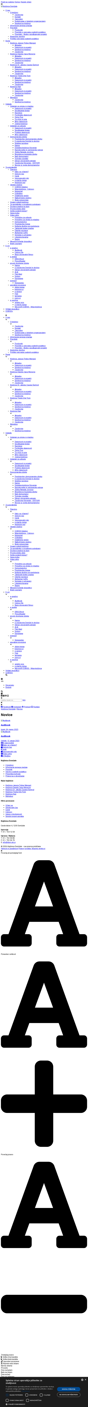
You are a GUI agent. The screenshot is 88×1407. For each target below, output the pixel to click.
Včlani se (9, 805)
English (8, 687)
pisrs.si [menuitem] (18, 298)
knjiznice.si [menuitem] (19, 289)
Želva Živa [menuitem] (19, 117)
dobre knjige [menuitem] (20, 287)
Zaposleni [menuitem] (19, 19)
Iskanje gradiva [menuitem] (16, 185)
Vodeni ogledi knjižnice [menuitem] (19, 202)
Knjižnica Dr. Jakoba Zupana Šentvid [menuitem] (24, 65)
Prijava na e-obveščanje (15, 776)
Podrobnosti (26, 1391)
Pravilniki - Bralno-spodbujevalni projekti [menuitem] (31, 34)
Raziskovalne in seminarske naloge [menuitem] (29, 150)
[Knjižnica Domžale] (9, 6)
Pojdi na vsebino (7, 2)
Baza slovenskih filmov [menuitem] (24, 254)
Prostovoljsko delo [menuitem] (17, 209)
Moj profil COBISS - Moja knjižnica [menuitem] (28, 307)
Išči (24, 700)
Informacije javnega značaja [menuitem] (21, 26)
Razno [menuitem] (17, 239)
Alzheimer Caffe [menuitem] (21, 233)
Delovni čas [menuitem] (19, 174)
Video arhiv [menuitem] (14, 215)
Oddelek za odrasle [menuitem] (18, 126)
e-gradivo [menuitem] (14, 248)
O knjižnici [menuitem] (14, 12)
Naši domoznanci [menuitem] (21, 156)
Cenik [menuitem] (17, 176)
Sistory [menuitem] (17, 276)
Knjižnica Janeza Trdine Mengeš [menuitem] (23, 43)
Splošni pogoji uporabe (15, 816)
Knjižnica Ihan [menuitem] (15, 87)
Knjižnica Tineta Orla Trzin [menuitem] (20, 76)
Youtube (36, 707)
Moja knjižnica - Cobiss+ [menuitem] (24, 189)
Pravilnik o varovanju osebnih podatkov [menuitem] (30, 32)
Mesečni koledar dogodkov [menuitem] (21, 241)
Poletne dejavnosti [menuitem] (22, 132)
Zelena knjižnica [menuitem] (21, 124)
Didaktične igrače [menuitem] (22, 196)
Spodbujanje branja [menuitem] (22, 111)
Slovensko (10, 685)
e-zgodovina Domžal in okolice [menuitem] (27, 268)
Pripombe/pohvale (13, 774)
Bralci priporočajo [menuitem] (22, 200)
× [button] (85, 1379)
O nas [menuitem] (8, 10)
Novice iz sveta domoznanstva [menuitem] (27, 165)
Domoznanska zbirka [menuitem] (18, 137)
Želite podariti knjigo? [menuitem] (18, 211)
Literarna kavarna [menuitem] (21, 237)
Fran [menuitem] (16, 294)
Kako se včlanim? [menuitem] (22, 172)
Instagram (17, 707)
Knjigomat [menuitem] (19, 191)
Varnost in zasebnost (9, 849)
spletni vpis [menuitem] (19, 302)
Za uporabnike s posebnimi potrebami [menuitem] (25, 204)
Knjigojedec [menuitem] (19, 283)
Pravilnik (9, 769)
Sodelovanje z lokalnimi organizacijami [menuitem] (30, 21)
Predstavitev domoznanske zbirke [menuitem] (28, 139)
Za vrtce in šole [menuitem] (21, 119)
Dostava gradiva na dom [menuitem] (19, 207)
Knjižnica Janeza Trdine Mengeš (18, 785)
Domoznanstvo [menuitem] (21, 222)
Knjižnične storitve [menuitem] (17, 36)
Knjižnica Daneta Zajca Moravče (18, 787)
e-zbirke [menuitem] (13, 257)
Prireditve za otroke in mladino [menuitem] (27, 220)
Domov (17, 2)
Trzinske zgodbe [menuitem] (21, 159)
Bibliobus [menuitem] (14, 98)
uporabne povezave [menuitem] (18, 285)
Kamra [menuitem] (17, 145)
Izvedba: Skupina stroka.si (34, 849)
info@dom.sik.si (9, 842)
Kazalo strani (26, 2)
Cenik (8, 810)
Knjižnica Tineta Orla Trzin (16, 792)
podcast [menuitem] (13, 281)
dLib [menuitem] (16, 272)
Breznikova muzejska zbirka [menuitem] (26, 154)
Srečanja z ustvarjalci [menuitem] (23, 235)
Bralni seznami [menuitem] (16, 244)
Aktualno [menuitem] (18, 45)
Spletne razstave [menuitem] (21, 143)
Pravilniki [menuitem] (13, 28)
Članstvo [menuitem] (13, 169)
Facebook (7, 707)
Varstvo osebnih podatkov (16, 772)
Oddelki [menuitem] (9, 104)
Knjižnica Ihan (11, 794)
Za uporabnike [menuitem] (11, 167)
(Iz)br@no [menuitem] (19, 193)
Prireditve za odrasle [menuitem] (23, 217)
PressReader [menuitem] (20, 261)
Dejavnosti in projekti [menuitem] (23, 47)
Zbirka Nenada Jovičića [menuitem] (24, 152)
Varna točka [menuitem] (14, 213)
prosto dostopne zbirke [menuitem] (19, 263)
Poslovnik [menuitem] (19, 30)
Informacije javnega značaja (16, 767)
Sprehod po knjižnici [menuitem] (23, 23)
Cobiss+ (9, 812)
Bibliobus (9, 796)
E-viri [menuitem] (8, 246)
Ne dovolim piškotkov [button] (68, 1395)
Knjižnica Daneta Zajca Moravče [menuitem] (22, 54)
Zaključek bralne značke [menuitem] (24, 228)
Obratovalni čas (12, 808)
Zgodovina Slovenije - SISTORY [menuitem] (27, 163)
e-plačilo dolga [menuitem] (21, 180)
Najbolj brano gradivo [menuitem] (23, 198)
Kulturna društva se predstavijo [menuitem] (27, 226)
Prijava (21, 849)
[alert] (44, 1392)
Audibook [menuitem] (18, 250)
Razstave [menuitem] (18, 113)
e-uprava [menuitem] (18, 292)
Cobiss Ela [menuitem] (19, 252)
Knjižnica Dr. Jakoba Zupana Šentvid (20, 790)
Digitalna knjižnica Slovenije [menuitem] (26, 148)
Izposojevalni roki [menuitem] (22, 178)
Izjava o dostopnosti (14, 814)
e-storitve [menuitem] (14, 300)
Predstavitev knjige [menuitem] (22, 224)
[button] (30, 1404)
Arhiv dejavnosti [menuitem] (21, 121)
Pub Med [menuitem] (18, 274)
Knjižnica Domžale (8, 709)
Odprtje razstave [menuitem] (21, 230)
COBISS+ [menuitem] (9, 311)
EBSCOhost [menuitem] (19, 259)
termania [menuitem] (18, 296)
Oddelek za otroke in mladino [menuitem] (21, 106)
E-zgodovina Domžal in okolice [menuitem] (27, 141)
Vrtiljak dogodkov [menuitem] (12, 309)
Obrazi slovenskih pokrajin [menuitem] (25, 161)
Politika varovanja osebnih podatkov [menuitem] (24, 39)
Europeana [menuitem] (19, 278)
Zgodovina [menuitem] (19, 15)
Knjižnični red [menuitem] (20, 183)
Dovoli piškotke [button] (68, 1389)
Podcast (27, 707)
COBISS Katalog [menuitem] (21, 187)
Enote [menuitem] (8, 41)
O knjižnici (10, 765)
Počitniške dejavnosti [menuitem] (23, 115)
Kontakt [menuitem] (18, 17)
